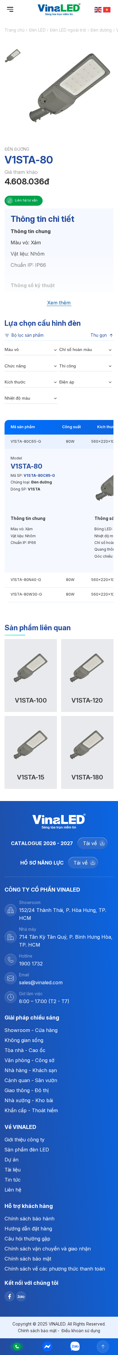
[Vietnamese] (107, 9)
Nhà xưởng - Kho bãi (29, 1100)
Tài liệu (13, 1170)
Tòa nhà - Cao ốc (25, 1050)
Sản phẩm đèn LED (27, 1150)
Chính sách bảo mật (28, 1259)
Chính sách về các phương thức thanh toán (55, 1269)
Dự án (11, 1160)
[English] (98, 9)
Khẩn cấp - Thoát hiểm (31, 1110)
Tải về (90, 843)
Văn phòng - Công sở (29, 1060)
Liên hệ (13, 1190)
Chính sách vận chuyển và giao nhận (48, 1249)
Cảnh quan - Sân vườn (31, 1080)
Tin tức (13, 1180)
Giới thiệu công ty (24, 1140)
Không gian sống (24, 1040)
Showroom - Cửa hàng (31, 1030)
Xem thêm (58, 303)
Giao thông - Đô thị (27, 1090)
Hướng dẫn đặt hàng (28, 1229)
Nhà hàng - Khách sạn (31, 1070)
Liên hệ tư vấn (26, 200)
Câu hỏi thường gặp (27, 1239)
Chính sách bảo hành (29, 1219)
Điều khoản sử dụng (80, 1330)
